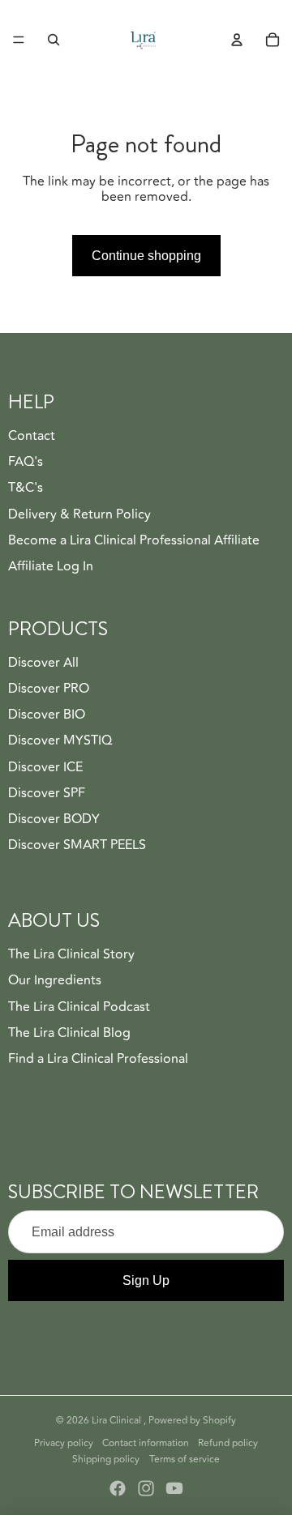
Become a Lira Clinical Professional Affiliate (134, 540)
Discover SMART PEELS (77, 845)
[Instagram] (146, 1488)
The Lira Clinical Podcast (79, 1007)
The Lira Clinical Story (71, 954)
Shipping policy (106, 1459)
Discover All (43, 662)
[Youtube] (174, 1488)
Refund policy (228, 1443)
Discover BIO (46, 714)
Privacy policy (63, 1443)
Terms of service (184, 1459)
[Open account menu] (237, 40)
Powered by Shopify (192, 1420)
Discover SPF (46, 793)
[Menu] (18, 39)
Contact (31, 436)
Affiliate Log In (50, 566)
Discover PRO (48, 688)
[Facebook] (117, 1488)
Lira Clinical (118, 1420)
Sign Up (146, 1280)
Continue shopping (146, 255)
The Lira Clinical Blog (69, 1033)
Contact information (145, 1443)
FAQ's (25, 462)
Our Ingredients (54, 980)
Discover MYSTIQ (60, 740)
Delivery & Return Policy (79, 514)
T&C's (25, 487)
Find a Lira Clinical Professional (98, 1059)
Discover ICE (45, 767)
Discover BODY (54, 819)
